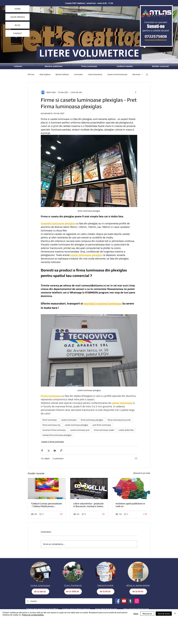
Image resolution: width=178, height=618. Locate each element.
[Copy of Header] (92, 56)
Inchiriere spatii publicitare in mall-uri (130, 505)
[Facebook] (117, 601)
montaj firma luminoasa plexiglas (57, 435)
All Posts (31, 74)
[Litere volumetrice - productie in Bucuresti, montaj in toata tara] (89, 488)
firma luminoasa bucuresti (119, 420)
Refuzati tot (147, 613)
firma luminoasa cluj (51, 425)
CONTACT (17, 33)
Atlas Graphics (44, 74)
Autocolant (78, 74)
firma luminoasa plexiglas (92, 420)
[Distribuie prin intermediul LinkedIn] (55, 450)
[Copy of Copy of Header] (95, 56)
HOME (17, 8)
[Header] (90, 56)
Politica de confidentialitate (33, 614)
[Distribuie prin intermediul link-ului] (61, 450)
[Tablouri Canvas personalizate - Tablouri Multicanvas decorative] (47, 488)
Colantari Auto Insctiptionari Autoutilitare (42, 609)
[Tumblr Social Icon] (130, 601)
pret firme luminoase (102, 425)
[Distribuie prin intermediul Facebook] (42, 450)
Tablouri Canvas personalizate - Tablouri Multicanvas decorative (46, 505)
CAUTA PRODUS (17, 17)
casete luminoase (68, 420)
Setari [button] (135, 613)
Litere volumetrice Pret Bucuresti (136, 609)
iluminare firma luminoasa (54, 430)
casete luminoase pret (80, 430)
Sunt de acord (164, 613)
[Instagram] (136, 601)
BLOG (17, 25)
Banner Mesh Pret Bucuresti (106, 609)
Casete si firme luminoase (117, 74)
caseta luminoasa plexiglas (76, 425)
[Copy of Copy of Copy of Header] (85, 56)
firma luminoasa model (104, 430)
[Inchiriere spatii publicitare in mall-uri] (131, 488)
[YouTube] (124, 601)
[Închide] (174, 613)
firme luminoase (49, 420)
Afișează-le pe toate (141, 473)
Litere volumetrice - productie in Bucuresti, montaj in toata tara (88, 505)
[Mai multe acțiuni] (135, 92)
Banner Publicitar (62, 74)
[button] (147, 74)
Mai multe (136, 74)
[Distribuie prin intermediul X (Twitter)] (48, 450)
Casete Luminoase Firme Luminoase (76, 609)
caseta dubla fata (126, 430)
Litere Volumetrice (95, 74)
